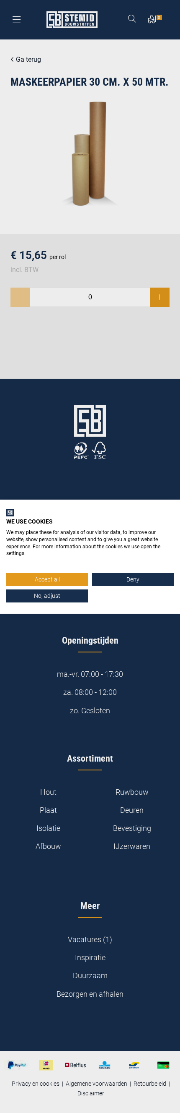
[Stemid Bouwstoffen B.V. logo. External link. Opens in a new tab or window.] (10, 512)
